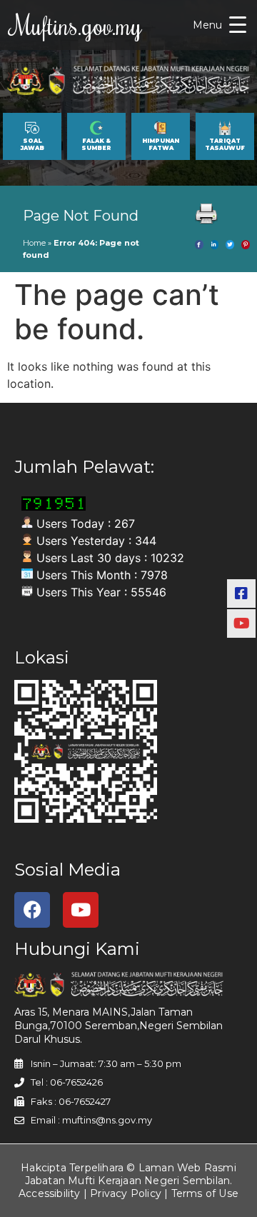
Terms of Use (204, 1193)
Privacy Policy (125, 1193)
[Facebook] (32, 910)
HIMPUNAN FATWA (160, 144)
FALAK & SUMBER (96, 144)
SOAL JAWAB (32, 144)
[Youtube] (81, 910)
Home (34, 243)
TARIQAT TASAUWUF (225, 144)
